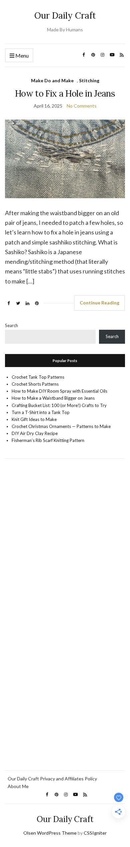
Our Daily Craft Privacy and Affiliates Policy (52, 778)
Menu (21, 55)
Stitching (89, 80)
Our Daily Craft (65, 15)
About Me (18, 786)
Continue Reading (99, 302)
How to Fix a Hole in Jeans (65, 93)
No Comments (82, 106)
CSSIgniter (95, 833)
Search (11, 325)
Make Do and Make (52, 80)
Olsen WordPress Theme (50, 833)
